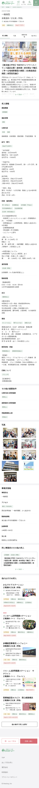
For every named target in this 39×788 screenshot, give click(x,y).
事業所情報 (24, 36)
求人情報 (5, 36)
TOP (3, 7)
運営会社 (5, 767)
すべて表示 (18, 94)
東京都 (7, 7)
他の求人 (34, 36)
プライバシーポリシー (9, 777)
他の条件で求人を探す (19, 724)
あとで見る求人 (7, 762)
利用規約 (5, 772)
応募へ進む (29, 741)
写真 (14, 36)
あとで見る (12, 741)
